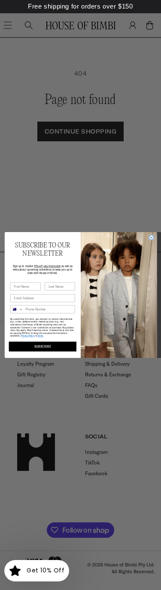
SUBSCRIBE (42, 347)
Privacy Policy (27, 335)
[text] (80, 7)
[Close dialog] (151, 237)
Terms (40, 335)
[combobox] (16, 309)
